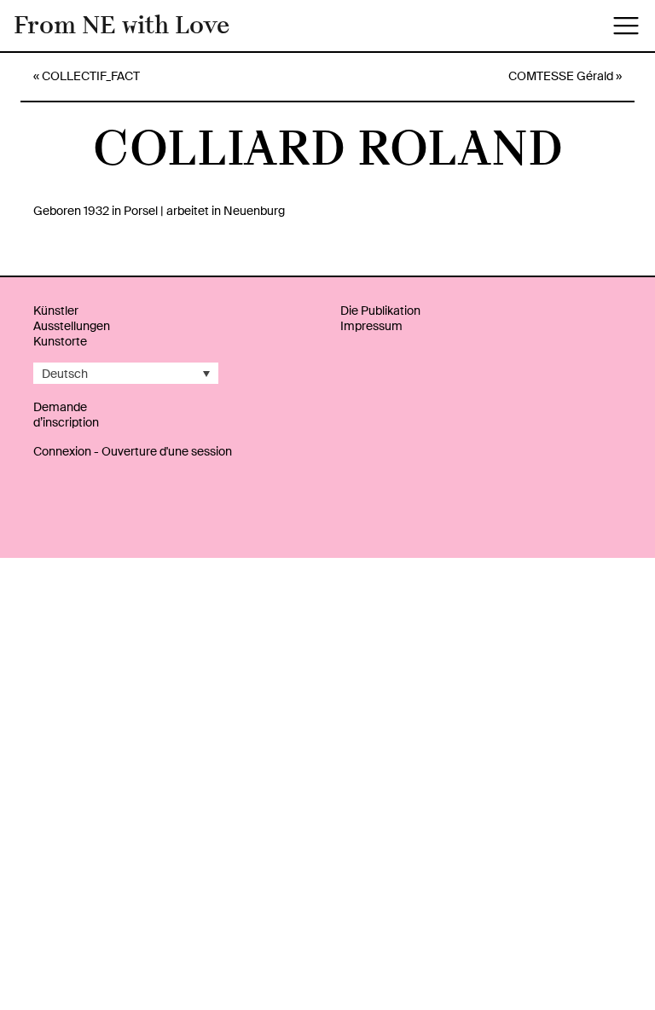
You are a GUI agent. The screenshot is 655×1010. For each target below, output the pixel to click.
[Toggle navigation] (626, 25)
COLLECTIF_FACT (91, 76)
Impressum (371, 326)
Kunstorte (60, 341)
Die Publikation (380, 310)
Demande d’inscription (66, 414)
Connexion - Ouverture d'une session (132, 451)
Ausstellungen (71, 326)
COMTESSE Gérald (560, 76)
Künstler (55, 310)
